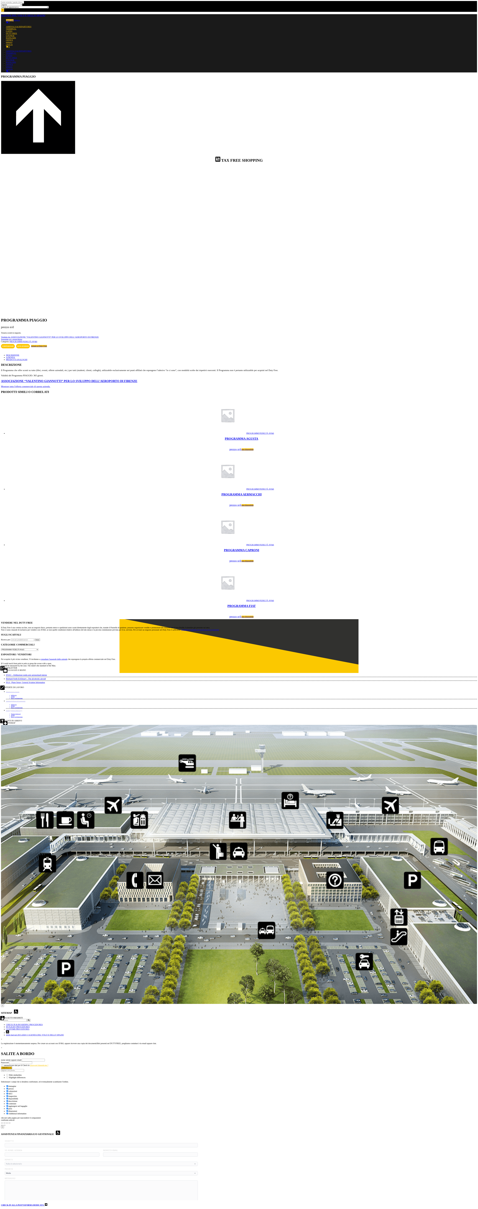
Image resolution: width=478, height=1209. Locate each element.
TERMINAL (11, 29)
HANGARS (11, 38)
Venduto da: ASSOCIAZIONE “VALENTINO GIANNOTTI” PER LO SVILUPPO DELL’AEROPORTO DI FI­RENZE (50, 337)
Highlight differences (17, 1077)
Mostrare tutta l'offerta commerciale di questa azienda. (25, 386)
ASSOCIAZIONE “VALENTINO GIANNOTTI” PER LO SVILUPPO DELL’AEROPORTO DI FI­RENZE (69, 381)
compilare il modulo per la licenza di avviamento (200, 630)
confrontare (8, 346)
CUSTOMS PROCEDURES (17, 1029)
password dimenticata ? (39, 1065)
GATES (9, 31)
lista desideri (23, 346)
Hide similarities (15, 1075)
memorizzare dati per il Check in (17, 1065)
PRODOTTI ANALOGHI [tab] (16, 360)
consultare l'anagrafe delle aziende (54, 659)
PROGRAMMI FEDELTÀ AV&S (23, 342)
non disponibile (247, 449)
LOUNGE (10, 36)
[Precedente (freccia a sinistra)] (2, 1125)
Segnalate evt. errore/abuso (11, 339)
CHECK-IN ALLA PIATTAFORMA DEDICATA (23, 1205)
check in (9, 20)
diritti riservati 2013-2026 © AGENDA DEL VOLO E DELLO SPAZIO (35, 1035)
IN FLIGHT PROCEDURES (18, 1027)
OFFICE (9, 40)
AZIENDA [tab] (10, 357)
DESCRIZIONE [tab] (12, 355)
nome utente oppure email (11, 1060)
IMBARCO (6, 1068)
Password (5, 1063)
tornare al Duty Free (39, 346)
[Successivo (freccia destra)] (4, 1125)
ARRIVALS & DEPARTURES (18, 27)
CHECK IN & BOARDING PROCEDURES (24, 1025)
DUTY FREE (11, 33)
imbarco (17, 20)
